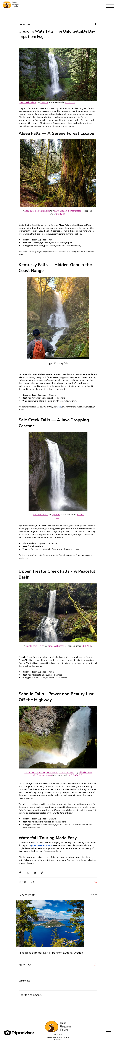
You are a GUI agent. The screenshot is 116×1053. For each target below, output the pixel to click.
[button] (77, 506)
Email (39, 517)
